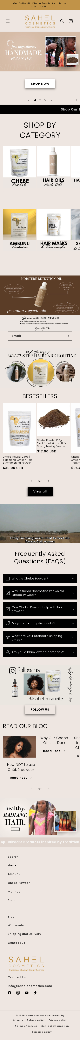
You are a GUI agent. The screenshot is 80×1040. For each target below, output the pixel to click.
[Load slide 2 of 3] (40, 100)
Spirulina (14, 900)
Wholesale (16, 925)
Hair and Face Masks (49, 257)
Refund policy (36, 1020)
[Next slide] (51, 100)
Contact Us (16, 943)
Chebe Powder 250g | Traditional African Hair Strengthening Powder (17, 459)
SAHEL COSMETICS (37, 1015)
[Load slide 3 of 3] (44, 100)
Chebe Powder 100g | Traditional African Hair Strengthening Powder (51, 443)
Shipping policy (42, 1031)
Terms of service (26, 1025)
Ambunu (10, 255)
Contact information (55, 1025)
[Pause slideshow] (75, 100)
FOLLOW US (40, 710)
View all (40, 491)
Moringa (14, 891)
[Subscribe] (67, 336)
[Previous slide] (28, 100)
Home (12, 865)
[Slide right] (48, 204)
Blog (11, 917)
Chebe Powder (16, 192)
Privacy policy (58, 1020)
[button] (7, 21)
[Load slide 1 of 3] (35, 100)
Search (13, 857)
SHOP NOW (40, 84)
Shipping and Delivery (24, 934)
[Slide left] (31, 204)
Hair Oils (44, 192)
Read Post (18, 778)
